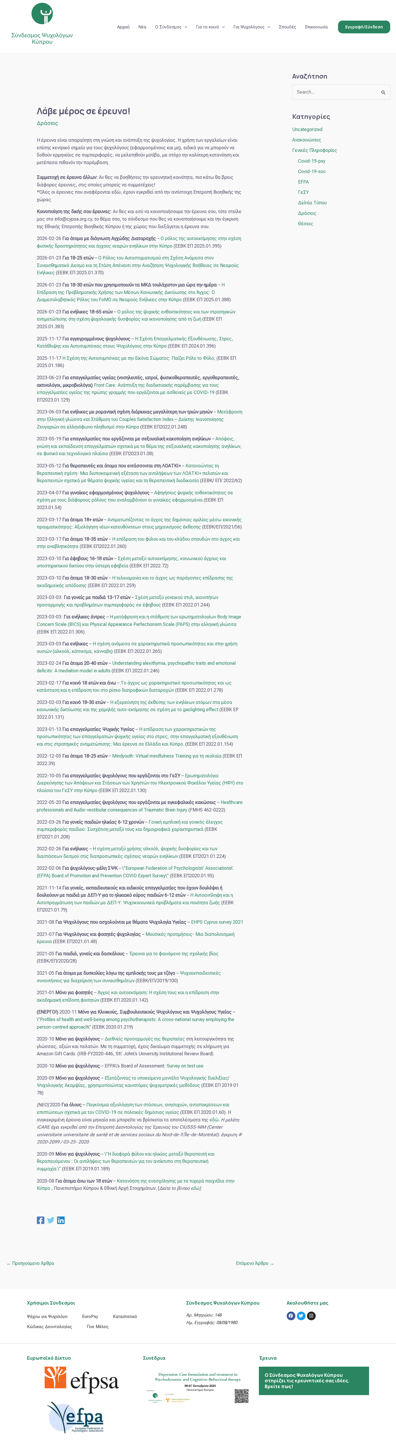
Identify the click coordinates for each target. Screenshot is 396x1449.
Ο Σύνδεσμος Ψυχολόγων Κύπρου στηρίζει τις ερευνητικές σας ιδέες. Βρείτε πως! (307, 1380)
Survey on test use (185, 1066)
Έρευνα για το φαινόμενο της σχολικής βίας (174, 953)
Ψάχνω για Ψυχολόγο (47, 1316)
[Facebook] (40, 1220)
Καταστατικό (125, 1316)
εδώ (214, 1120)
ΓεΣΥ (303, 192)
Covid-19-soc (312, 171)
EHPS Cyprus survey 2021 (217, 922)
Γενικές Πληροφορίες (314, 150)
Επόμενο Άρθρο (255, 1263)
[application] (184, 27)
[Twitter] (51, 1220)
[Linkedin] (61, 1220)
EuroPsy (90, 1316)
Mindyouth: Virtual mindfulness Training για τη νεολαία (166, 756)
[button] (364, 27)
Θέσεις (305, 223)
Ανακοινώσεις (306, 140)
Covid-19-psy (311, 161)
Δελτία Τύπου (312, 203)
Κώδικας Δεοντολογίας (49, 1326)
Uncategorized (307, 129)
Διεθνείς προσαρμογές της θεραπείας (145, 1039)
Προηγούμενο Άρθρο (30, 1263)
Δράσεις (47, 123)
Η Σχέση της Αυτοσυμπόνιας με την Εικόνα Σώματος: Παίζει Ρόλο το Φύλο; (138, 358)
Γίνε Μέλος (98, 1326)
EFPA (303, 182)
